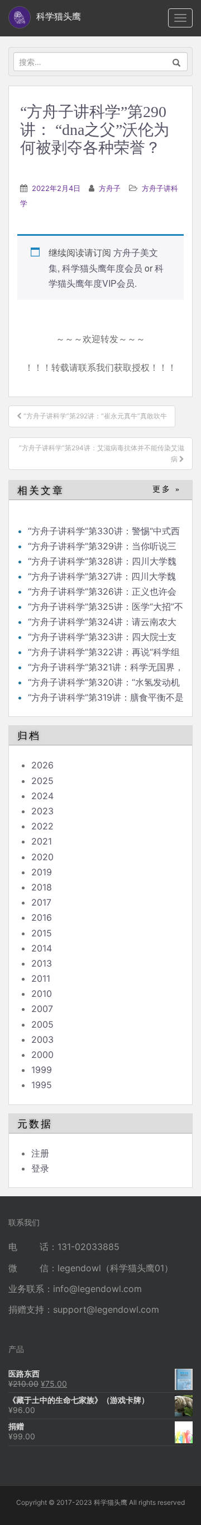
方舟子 (110, 188)
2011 (40, 978)
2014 (41, 948)
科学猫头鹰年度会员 (102, 268)
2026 (42, 765)
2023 (42, 811)
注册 (40, 1153)
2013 (41, 963)
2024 (42, 795)
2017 (41, 902)
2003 (42, 1039)
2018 (41, 887)
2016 (41, 917)
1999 (41, 1069)
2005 (42, 1024)
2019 (41, 872)
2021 (41, 841)
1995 (41, 1084)
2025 (42, 780)
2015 (41, 933)
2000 (42, 1054)
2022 (42, 826)
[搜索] (177, 61)
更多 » (166, 489)
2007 (42, 1008)
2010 (41, 993)
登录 (40, 1168)
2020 (42, 856)
